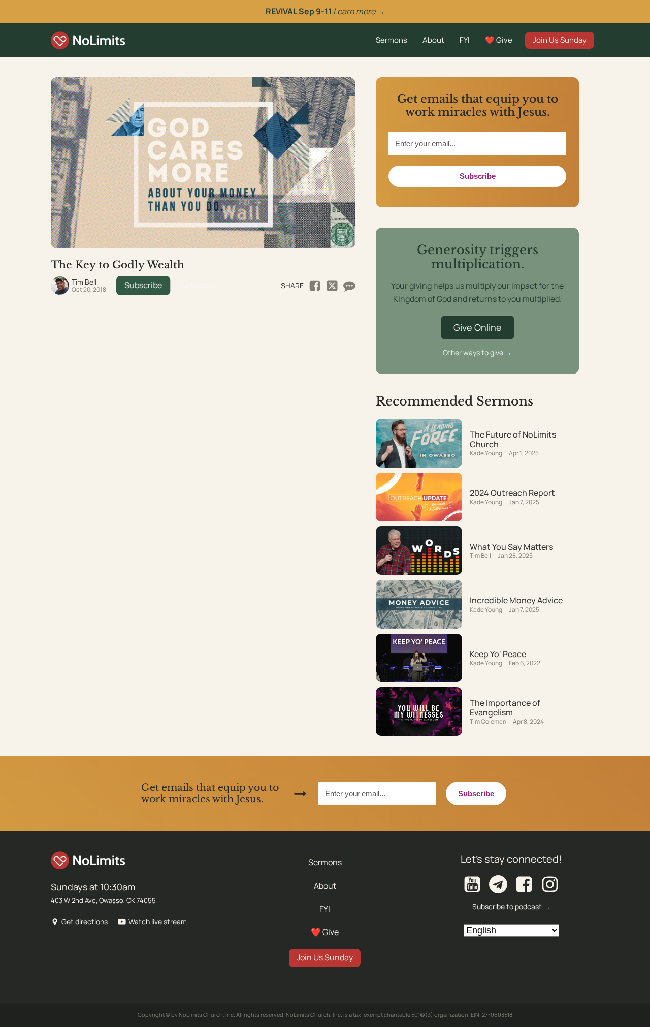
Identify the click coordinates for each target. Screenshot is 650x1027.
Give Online (477, 327)
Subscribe (143, 285)
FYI (465, 40)
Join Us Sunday (560, 40)
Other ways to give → (477, 352)
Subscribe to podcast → (511, 906)
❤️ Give (498, 40)
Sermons (391, 40)
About (433, 40)
